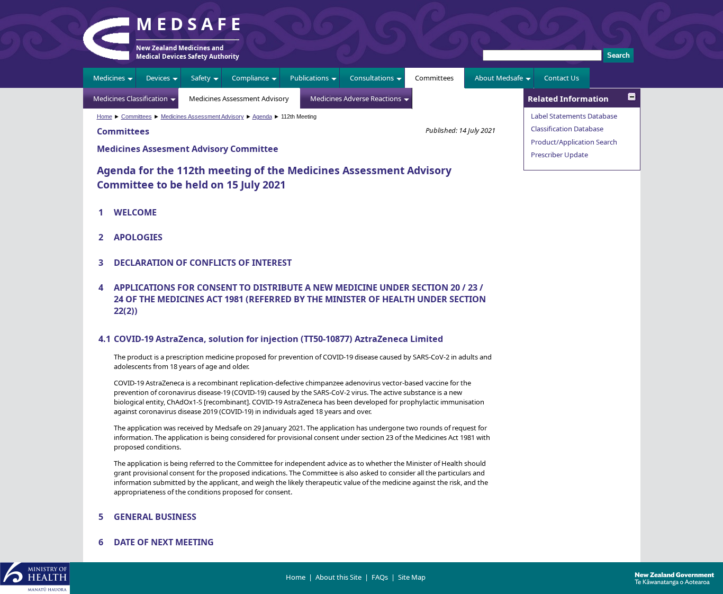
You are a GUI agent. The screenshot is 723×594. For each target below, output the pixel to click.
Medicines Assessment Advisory (239, 98)
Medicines (109, 78)
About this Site (338, 577)
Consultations (372, 78)
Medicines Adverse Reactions (355, 98)
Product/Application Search (574, 142)
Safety (201, 78)
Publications (309, 78)
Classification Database (567, 128)
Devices (158, 78)
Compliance (250, 78)
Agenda (262, 116)
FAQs (380, 577)
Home (104, 116)
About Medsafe (499, 78)
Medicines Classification (130, 98)
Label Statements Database (574, 116)
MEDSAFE (190, 23)
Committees (434, 78)
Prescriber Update (559, 154)
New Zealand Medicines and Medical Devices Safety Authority (187, 51)
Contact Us (561, 78)
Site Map (412, 577)
